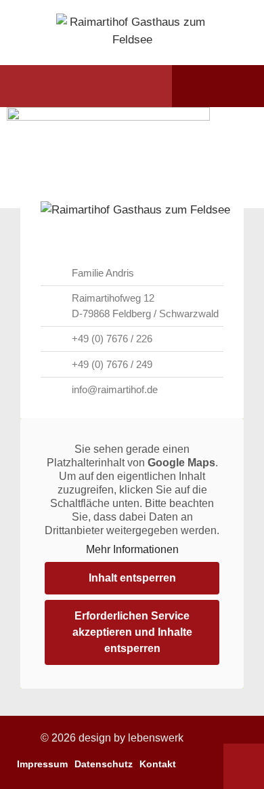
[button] (35, 86)
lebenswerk (155, 738)
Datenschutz (103, 763)
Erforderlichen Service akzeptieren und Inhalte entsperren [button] (132, 632)
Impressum (42, 763)
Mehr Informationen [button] (132, 549)
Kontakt (157, 763)
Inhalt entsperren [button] (132, 578)
